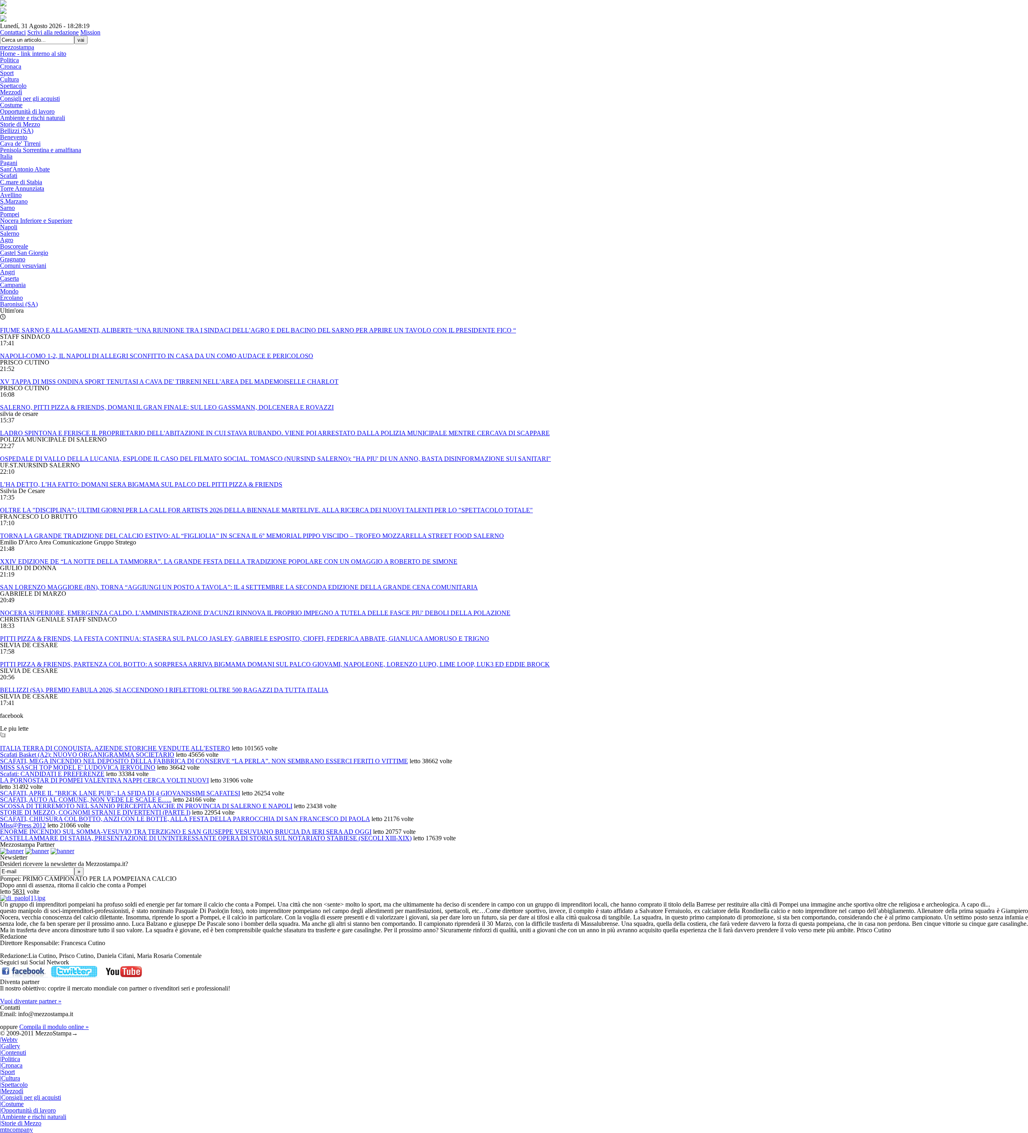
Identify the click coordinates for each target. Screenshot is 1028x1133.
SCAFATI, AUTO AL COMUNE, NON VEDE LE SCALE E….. (85, 799)
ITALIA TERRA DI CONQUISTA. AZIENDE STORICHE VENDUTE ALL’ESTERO (115, 748)
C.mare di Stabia (21, 182)
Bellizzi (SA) (16, 130)
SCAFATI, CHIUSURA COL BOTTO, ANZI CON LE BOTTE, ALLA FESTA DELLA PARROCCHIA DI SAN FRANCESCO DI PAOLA (185, 818)
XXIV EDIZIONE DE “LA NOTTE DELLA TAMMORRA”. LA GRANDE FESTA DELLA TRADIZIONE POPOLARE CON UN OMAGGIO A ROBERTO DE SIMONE (228, 561)
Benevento (13, 137)
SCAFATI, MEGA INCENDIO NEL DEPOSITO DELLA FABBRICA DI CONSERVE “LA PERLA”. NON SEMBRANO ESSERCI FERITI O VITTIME (204, 761)
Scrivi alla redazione (53, 32)
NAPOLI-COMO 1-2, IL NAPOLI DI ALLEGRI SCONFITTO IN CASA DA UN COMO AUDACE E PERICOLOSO (156, 356)
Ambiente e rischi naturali (32, 117)
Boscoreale (14, 246)
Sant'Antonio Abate (25, 169)
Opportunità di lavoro (27, 111)
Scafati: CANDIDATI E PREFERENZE (52, 773)
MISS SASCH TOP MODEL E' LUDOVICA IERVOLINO (77, 767)
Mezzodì (11, 92)
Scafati (8, 175)
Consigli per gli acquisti (30, 98)
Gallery (10, 1046)
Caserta (9, 278)
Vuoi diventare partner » (30, 1001)
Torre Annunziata (22, 188)
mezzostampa (17, 47)
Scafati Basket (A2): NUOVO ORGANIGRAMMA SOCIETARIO (87, 754)
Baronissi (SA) (19, 304)
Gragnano (12, 259)
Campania (13, 284)
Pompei (9, 214)
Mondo (9, 291)
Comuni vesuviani (23, 265)
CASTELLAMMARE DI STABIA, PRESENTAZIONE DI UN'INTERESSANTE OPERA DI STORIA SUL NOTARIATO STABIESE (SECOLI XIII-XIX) (206, 838)
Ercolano (11, 297)
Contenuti (13, 1052)
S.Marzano (14, 201)
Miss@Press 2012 (23, 825)
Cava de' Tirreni (20, 143)
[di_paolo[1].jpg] (22, 898)
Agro (6, 239)
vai (81, 40)
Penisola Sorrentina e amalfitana (40, 150)
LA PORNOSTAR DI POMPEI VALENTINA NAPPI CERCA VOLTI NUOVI (104, 780)
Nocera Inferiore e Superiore (36, 220)
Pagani (8, 162)
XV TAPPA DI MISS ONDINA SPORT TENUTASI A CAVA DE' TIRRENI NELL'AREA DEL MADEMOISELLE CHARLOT (169, 381)
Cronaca (10, 66)
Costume (11, 105)
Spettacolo (13, 85)
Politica (9, 60)
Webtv (9, 1039)
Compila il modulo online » (54, 1026)
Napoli (8, 227)
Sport (7, 72)
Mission (90, 32)
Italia (6, 156)
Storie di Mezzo (20, 124)
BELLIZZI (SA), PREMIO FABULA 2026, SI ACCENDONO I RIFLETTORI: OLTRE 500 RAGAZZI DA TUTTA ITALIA (164, 690)
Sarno (7, 207)
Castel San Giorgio (24, 252)
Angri (7, 272)
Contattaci (13, 32)
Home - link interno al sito (33, 53)
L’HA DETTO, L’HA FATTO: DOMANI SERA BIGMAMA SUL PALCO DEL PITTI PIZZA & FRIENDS (141, 484)
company (16, 1129)
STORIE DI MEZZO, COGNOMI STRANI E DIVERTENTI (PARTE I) (95, 812)
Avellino (11, 195)
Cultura (9, 79)
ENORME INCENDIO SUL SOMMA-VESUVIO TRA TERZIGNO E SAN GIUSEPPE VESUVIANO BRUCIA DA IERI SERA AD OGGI (185, 831)
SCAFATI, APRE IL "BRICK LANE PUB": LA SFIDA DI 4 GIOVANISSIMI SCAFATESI (120, 793)
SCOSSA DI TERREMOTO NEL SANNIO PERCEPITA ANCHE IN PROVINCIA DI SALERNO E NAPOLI (146, 806)
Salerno (9, 233)
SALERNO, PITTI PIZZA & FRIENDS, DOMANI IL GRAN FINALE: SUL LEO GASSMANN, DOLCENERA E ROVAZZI (167, 407)
